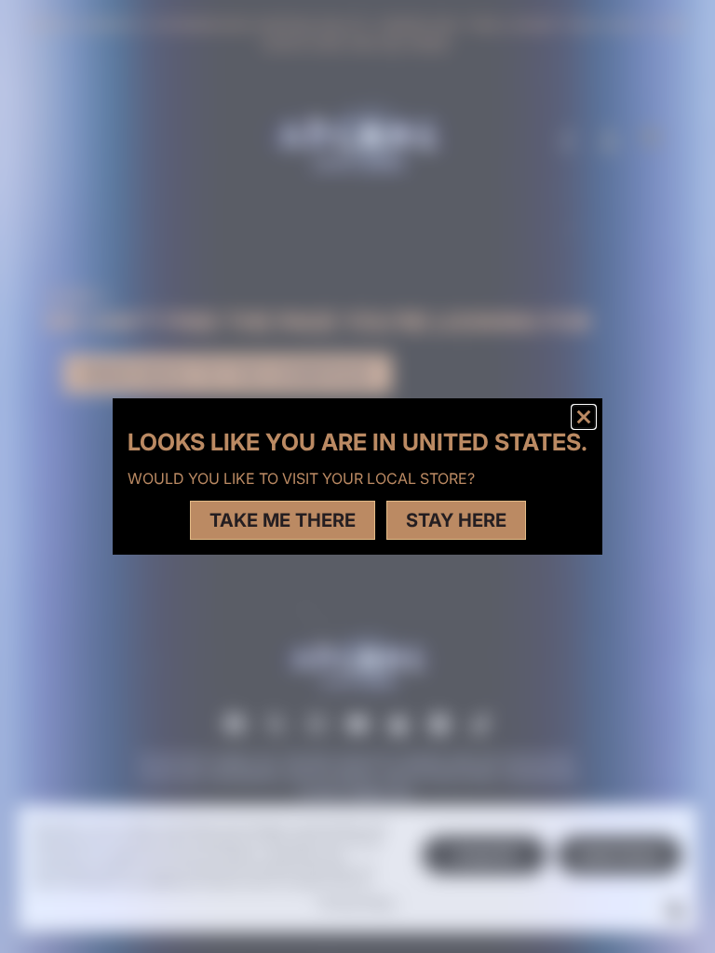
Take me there (282, 520)
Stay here (456, 520)
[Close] (584, 417)
